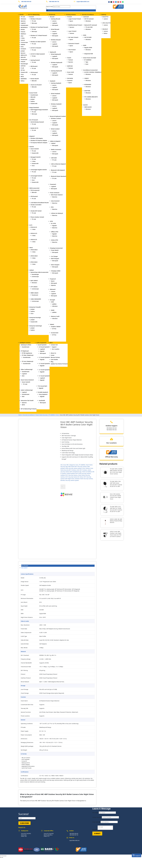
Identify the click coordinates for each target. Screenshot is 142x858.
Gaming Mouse (55, 19)
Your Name (95, 812)
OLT (30, 225)
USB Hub (53, 158)
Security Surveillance (88, 14)
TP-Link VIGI (88, 27)
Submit (97, 833)
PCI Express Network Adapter (38, 142)
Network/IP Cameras (90, 25)
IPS (52, 207)
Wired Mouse (55, 29)
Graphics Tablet (55, 326)
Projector (52, 279)
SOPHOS (23, 66)
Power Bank (54, 250)
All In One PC (106, 23)
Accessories (54, 332)
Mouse (52, 17)
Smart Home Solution (27, 380)
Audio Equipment (41, 342)
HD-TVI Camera (88, 19)
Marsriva (54, 197)
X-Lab (22, 68)
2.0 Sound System (44, 347)
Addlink (23, 44)
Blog (52, 361)
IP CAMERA (87, 60)
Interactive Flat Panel (27, 400)
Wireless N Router (35, 19)
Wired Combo (55, 129)
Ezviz (22, 46)
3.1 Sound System (44, 363)
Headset (52, 81)
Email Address (96, 822)
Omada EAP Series (35, 211)
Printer (69, 17)
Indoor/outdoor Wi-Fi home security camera (79, 473)
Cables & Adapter (55, 141)
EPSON (23, 29)
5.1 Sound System (44, 376)
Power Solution (54, 192)
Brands (22, 14)
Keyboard (52, 52)
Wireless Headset (56, 104)
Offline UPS (54, 232)
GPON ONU (33, 256)
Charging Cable (55, 271)
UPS (51, 221)
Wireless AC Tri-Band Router (38, 35)
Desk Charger (55, 264)
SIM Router (33, 66)
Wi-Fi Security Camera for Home (74, 477)
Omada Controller (35, 204)
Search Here (49, 6)
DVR (84, 35)
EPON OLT (33, 227)
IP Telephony (24, 351)
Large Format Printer (74, 19)
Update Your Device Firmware (59, 364)
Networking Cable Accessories (39, 272)
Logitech (23, 23)
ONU (30, 247)
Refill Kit (69, 66)
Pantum (23, 31)
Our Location (55, 349)
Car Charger (54, 256)
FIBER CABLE (34, 293)
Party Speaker (43, 394)
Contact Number (96, 817)
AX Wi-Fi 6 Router (35, 48)
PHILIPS (23, 61)
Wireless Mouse (55, 40)
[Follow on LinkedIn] (116, 2)
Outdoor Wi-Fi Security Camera (68, 475)
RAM (52, 310)
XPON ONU (33, 250)
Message (94, 829)
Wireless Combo (55, 118)
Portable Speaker (42, 392)
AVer (22, 36)
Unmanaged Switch (36, 176)
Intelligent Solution (25, 342)
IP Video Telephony (27, 355)
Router (31, 17)
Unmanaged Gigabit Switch (38, 169)
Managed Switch (35, 157)
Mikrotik (23, 57)
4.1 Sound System (44, 369)
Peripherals (52, 14)
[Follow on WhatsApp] (123, 2)
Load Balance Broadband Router (39, 202)
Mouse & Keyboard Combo (57, 116)
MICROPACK (24, 27)
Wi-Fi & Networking (33, 14)
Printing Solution (71, 14)
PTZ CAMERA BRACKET (90, 97)
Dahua (22, 81)
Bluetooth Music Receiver (58, 176)
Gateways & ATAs (25, 345)
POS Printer (71, 49)
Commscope (24, 42)
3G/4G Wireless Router (36, 122)
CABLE (86, 78)
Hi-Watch (23, 49)
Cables (31, 270)
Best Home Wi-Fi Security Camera (77, 466)
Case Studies (54, 359)
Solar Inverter (55, 201)
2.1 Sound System (44, 357)
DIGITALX (23, 34)
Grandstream (24, 25)
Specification (24, 565)
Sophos (32, 101)
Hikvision (23, 19)
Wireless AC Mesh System (37, 41)
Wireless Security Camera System (69, 480)
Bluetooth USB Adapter (57, 170)
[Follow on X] (111, 2)
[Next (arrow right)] (2, 857)
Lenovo (23, 40)
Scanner (69, 80)
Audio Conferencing (26, 390)
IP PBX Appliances (27, 353)
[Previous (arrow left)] (0, 857)
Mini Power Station (56, 195)
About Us (53, 353)
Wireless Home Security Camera (84, 478)
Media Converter (55, 149)
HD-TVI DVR (87, 37)
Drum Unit (70, 72)
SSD (52, 302)
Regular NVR (87, 47)
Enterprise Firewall (34, 307)
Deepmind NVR (88, 53)
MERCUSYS (24, 55)
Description (24, 568)
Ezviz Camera (86, 468)
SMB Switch (87, 107)
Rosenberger (24, 63)
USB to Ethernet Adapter (58, 164)
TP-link (34, 56)
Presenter (52, 184)
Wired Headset (55, 93)
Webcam (52, 289)
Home (20, 415)
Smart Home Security (89, 57)
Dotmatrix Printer (73, 43)
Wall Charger (54, 258)
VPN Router (33, 72)
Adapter (31, 136)
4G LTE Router (33, 120)
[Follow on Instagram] (113, 2)
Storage (52, 300)
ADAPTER (87, 90)
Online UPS (54, 240)
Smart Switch (34, 149)
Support (54, 347)
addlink (54, 304)
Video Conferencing (26, 369)
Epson (52, 281)
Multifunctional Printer (74, 25)
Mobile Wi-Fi (34, 128)
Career (52, 355)
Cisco (22, 74)
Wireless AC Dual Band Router (38, 27)
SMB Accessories (34, 188)
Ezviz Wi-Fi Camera (82, 470)
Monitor (104, 29)
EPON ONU (33, 262)
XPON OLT (33, 239)
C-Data (22, 38)
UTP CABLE (33, 286)
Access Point (32, 93)
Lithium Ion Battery (56, 213)
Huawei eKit (24, 72)
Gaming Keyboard (56, 71)
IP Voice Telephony (27, 361)
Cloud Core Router (35, 85)
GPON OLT (33, 233)
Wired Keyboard (55, 54)
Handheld (41, 400)
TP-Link (23, 17)
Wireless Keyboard (56, 62)
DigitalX (54, 225)
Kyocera (23, 53)
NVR (84, 45)
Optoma (23, 21)
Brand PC (105, 17)
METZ (22, 76)
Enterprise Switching (35, 326)
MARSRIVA (24, 78)
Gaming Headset (55, 83)
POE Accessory (34, 190)
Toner (68, 57)
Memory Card (55, 316)
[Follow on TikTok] (120, 2)
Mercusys (34, 23)
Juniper (23, 51)
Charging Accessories (56, 248)
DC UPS (53, 223)
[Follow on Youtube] (118, 2)
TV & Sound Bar (42, 386)
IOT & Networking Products (28, 409)
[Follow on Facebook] (109, 2)
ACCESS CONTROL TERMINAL (92, 72)
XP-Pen (23, 70)
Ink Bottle (70, 78)
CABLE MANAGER (35, 299)
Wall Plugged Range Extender (38, 109)
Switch (31, 146)
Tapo (86, 62)
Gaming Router (34, 60)
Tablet (51, 324)
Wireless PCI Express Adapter (38, 140)
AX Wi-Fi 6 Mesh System (37, 54)
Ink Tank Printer (73, 37)
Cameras (85, 17)
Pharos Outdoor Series (36, 217)
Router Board (34, 78)
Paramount (24, 59)
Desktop (103, 14)
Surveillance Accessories (90, 70)
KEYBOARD (87, 84)
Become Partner (55, 357)
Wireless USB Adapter (36, 138)
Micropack (55, 25)
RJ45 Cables (33, 280)
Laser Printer (72, 31)
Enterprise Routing (34, 317)
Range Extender (33, 107)
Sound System (42, 345)
